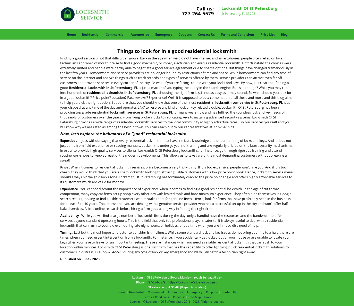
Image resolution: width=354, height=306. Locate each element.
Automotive (140, 34)
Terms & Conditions (156, 297)
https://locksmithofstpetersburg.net (192, 282)
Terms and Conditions (237, 34)
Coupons (185, 34)
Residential (91, 34)
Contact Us (206, 34)
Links (207, 297)
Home (71, 34)
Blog (284, 34)
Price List (268, 34)
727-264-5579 (198, 13)
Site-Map (195, 297)
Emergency (163, 34)
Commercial (115, 34)
